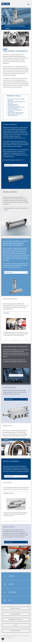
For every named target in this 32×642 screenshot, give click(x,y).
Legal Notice (26, 635)
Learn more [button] (9, 165)
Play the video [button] (14, 375)
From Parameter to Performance (15, 26)
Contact (7, 28)
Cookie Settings (10, 637)
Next (29, 223)
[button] (3, 639)
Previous (2, 223)
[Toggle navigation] (28, 4)
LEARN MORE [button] (9, 272)
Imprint (21, 635)
